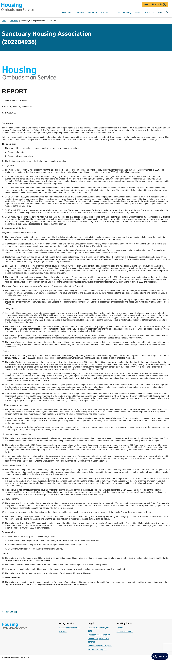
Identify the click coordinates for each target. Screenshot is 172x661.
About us (105, 12)
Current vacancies (125, 631)
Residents (66, 12)
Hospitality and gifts (97, 649)
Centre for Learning (122, 12)
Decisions (92, 12)
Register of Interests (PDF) (100, 646)
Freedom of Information (99, 635)
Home (4, 21)
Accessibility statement (69, 628)
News (137, 12)
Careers (120, 628)
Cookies (62, 631)
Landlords (79, 12)
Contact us (149, 12)
